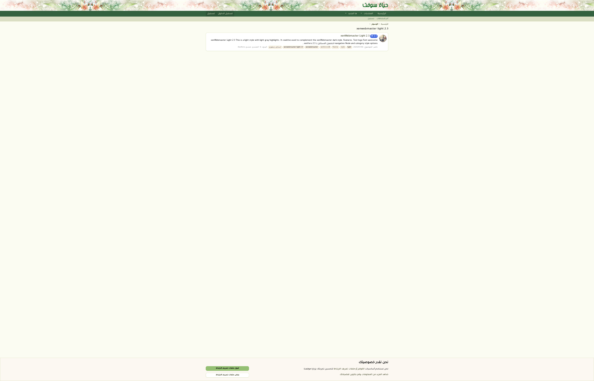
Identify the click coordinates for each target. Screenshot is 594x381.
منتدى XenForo (244, 47)
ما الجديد (352, 14)
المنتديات (368, 14)
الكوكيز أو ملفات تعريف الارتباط (349, 369)
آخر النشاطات (382, 19)
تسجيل (371, 19)
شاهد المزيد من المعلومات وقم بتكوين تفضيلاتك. (363, 374)
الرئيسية (382, 14)
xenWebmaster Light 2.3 (359, 36)
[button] (361, 14)
